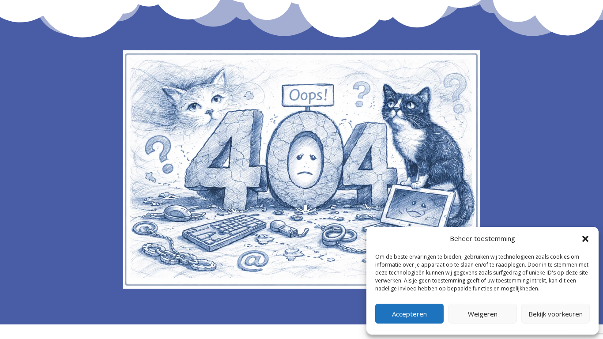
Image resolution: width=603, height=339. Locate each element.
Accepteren (409, 313)
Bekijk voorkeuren (555, 313)
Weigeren (482, 313)
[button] (585, 238)
